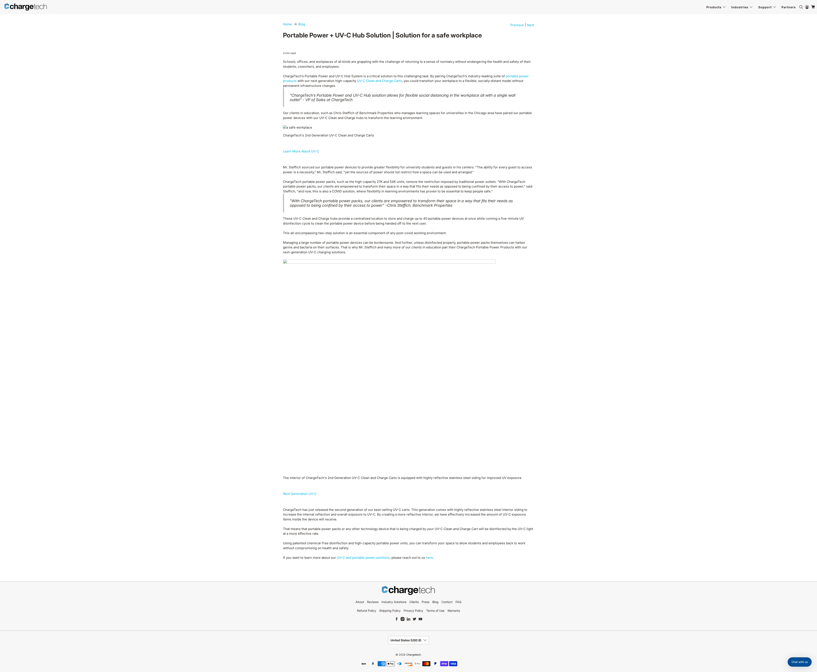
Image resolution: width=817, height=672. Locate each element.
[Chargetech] (25, 7)
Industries (739, 7)
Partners (788, 7)
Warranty (453, 610)
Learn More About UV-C (301, 151)
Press (425, 602)
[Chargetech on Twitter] (414, 620)
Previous (517, 25)
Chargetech (413, 654)
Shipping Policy (390, 610)
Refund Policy (366, 610)
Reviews (373, 602)
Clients (414, 602)
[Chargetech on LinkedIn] (408, 620)
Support (765, 7)
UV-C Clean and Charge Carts (379, 81)
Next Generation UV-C (300, 494)
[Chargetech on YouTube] (420, 620)
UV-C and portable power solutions (363, 558)
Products (713, 7)
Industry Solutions (393, 602)
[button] (800, 662)
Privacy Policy (413, 610)
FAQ (458, 602)
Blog (301, 24)
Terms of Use (435, 610)
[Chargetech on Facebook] (397, 620)
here (429, 558)
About (360, 602)
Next (530, 25)
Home (287, 24)
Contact (447, 602)
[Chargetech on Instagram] (402, 620)
